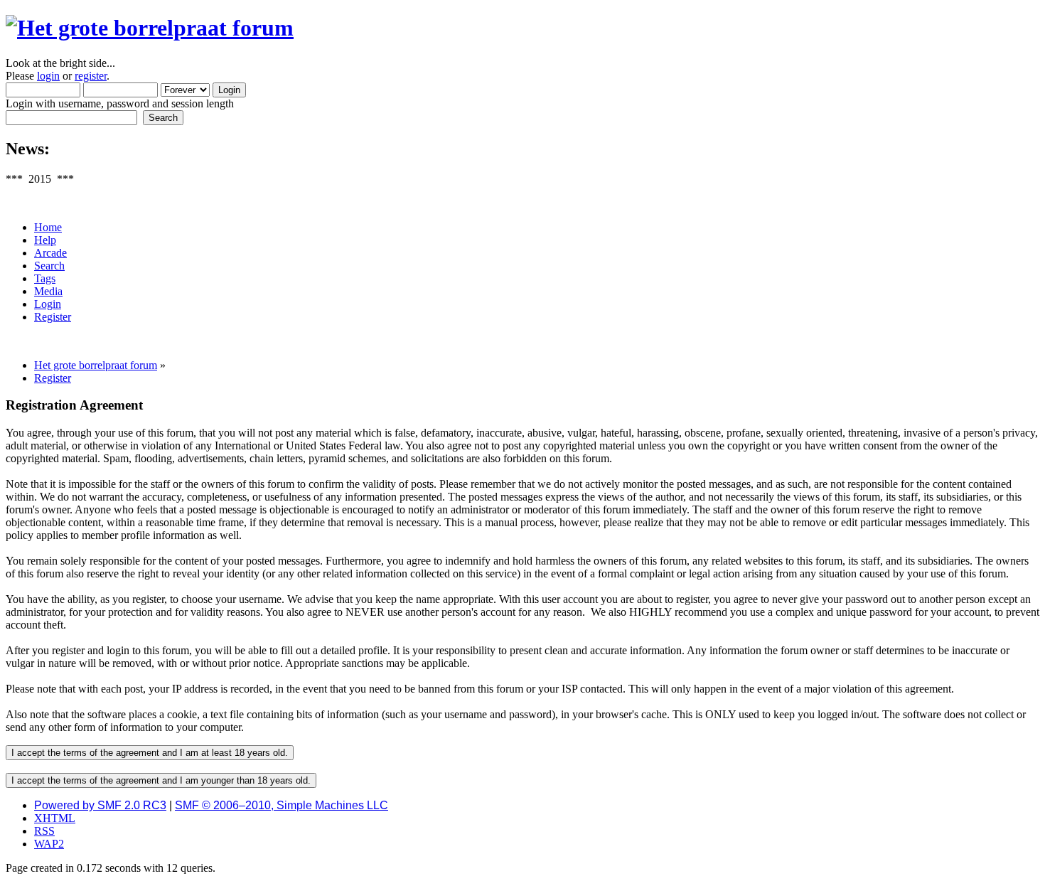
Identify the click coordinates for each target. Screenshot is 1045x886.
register (91, 76)
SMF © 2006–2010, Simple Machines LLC (281, 805)
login (48, 76)
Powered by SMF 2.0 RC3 (100, 805)
